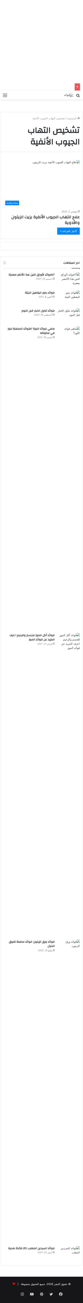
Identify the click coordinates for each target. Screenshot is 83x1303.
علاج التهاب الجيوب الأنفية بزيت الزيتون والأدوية (45, 219)
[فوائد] (68, 95)
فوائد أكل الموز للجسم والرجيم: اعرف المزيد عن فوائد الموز (32, 637)
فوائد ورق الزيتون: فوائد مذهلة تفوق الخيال (32, 944)
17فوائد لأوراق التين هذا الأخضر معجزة (32, 274)
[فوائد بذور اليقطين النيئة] (69, 298)
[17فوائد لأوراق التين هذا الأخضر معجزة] (69, 280)
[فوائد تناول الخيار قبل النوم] (69, 316)
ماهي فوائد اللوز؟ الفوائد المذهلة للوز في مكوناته (31, 331)
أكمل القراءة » (68, 231)
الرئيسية (72, 118)
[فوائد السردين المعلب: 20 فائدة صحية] (69, 1253)
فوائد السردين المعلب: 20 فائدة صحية (31, 1248)
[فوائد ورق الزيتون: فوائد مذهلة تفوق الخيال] (69, 1091)
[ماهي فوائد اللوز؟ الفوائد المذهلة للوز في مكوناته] (69, 478)
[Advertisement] (41, 41)
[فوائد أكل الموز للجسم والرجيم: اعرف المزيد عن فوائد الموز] (69, 785)
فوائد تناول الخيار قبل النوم (38, 310)
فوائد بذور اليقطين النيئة (40, 292)
